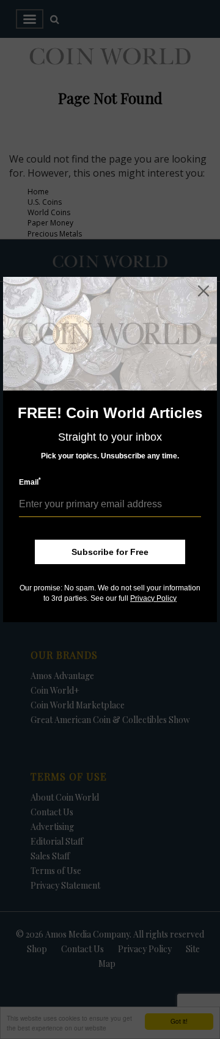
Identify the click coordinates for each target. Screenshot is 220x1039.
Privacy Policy (153, 598)
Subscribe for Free (110, 552)
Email (30, 481)
